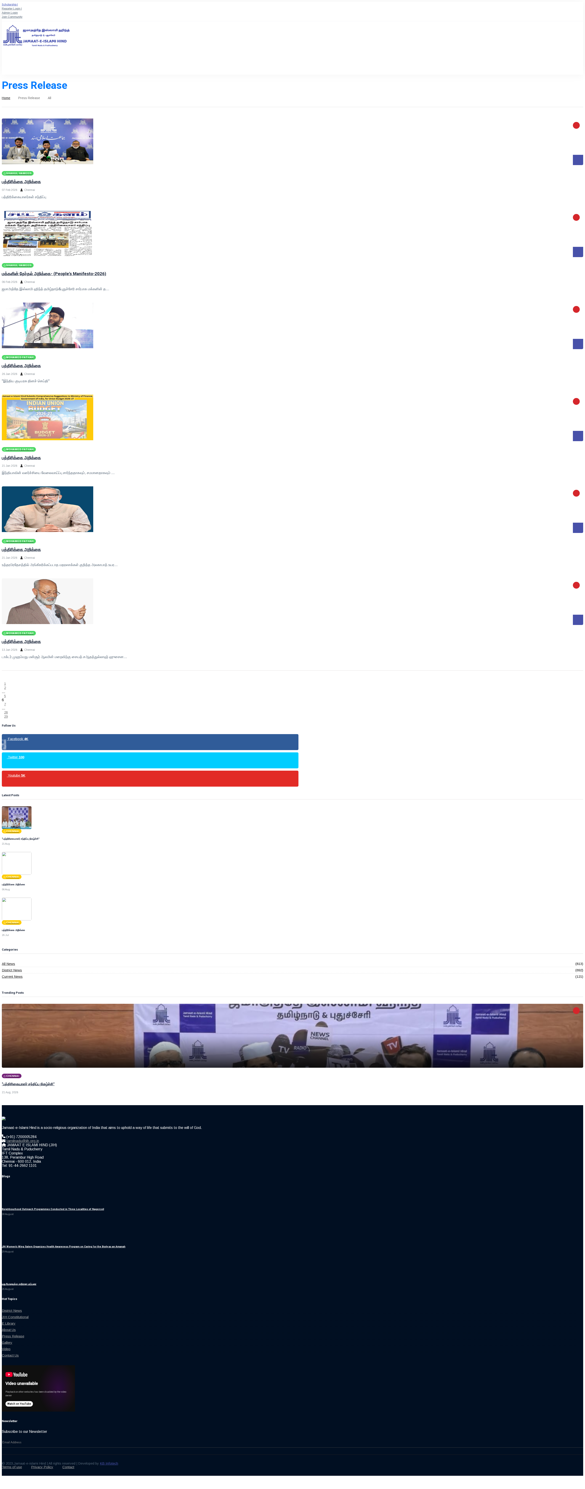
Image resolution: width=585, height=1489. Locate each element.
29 (6, 716)
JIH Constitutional (15, 1317)
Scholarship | (10, 4)
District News (12, 970)
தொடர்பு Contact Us (221, 64)
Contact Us (10, 1355)
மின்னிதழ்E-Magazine (194, 64)
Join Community (12, 16)
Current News (12, 976)
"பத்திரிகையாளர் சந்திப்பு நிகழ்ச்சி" (28, 1084)
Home (6, 98)
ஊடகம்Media (172, 64)
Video (6, 1349)
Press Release (13, 1336)
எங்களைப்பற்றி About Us (27, 64)
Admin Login (10, 12)
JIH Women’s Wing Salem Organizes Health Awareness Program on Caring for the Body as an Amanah (63, 1246)
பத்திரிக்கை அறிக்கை (21, 181)
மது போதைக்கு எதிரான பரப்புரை (19, 1284)
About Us (9, 1330)
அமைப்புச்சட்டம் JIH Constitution (54, 64)
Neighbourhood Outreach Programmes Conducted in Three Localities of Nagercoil (53, 1209)
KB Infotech (109, 1463)
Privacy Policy (42, 1467)
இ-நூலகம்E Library (132, 64)
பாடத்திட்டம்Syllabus (109, 64)
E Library (9, 1323)
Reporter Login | (12, 8)
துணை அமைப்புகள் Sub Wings (84, 64)
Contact (68, 1467)
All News (8, 964)
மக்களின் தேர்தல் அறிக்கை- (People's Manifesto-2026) (54, 273)
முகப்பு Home (8, 64)
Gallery (7, 1342)
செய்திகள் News (154, 64)
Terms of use (12, 1467)
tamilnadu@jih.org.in (22, 1141)
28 (6, 712)
